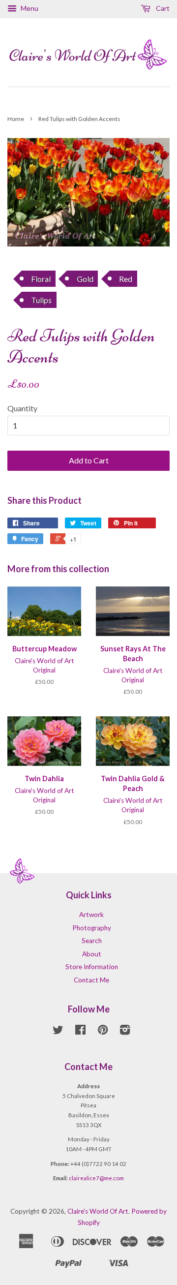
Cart (162, 8)
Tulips (41, 300)
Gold (85, 278)
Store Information (91, 967)
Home (15, 118)
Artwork (91, 914)
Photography (91, 928)
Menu (28, 8)
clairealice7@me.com (96, 1178)
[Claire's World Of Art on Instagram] (124, 1032)
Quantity (22, 408)
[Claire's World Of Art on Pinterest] (102, 1032)
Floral (41, 278)
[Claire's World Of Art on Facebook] (80, 1032)
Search (92, 941)
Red (125, 278)
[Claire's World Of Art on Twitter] (58, 1032)
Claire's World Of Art (97, 1211)
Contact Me (91, 980)
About (91, 954)
